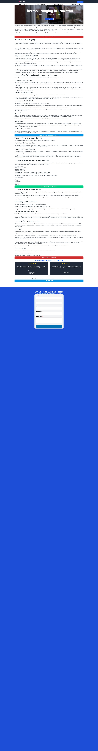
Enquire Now (49, 284)
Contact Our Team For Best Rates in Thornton (49, 135)
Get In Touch (80, 1)
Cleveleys (24, 255)
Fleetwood (28, 255)
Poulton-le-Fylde (18, 255)
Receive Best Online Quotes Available (49, 186)
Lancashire (38, 255)
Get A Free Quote (49, 280)
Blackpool (33, 255)
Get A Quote (49, 19)
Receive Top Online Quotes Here (49, 36)
